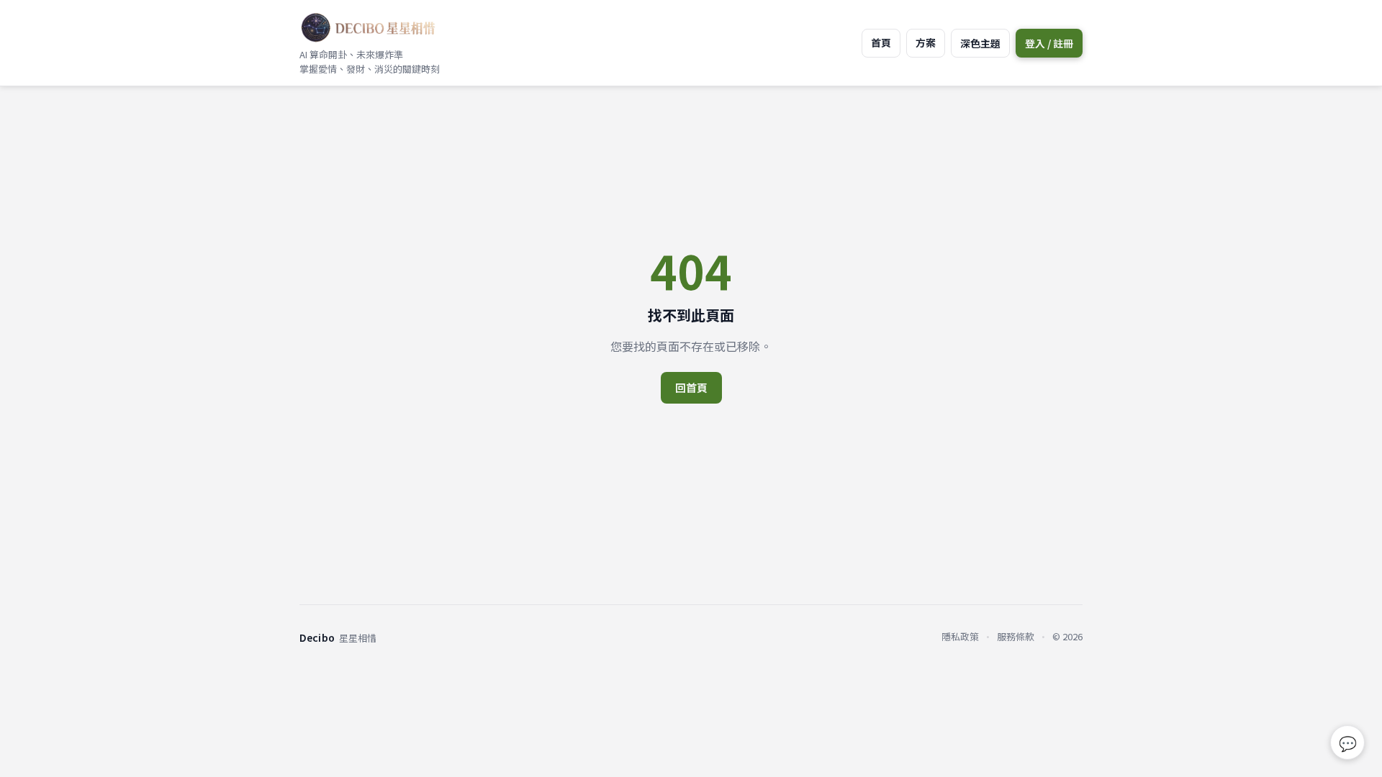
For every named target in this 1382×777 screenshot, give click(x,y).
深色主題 (980, 43)
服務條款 (1015, 636)
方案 (926, 42)
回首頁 (691, 387)
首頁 (881, 42)
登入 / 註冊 (1049, 43)
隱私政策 (960, 636)
